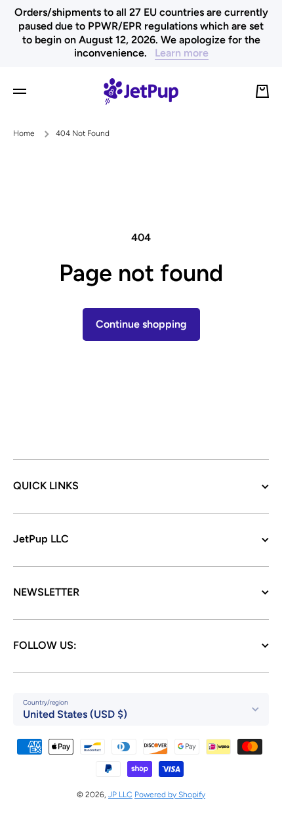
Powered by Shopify (169, 794)
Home (24, 133)
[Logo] (141, 91)
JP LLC (120, 794)
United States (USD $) (75, 714)
